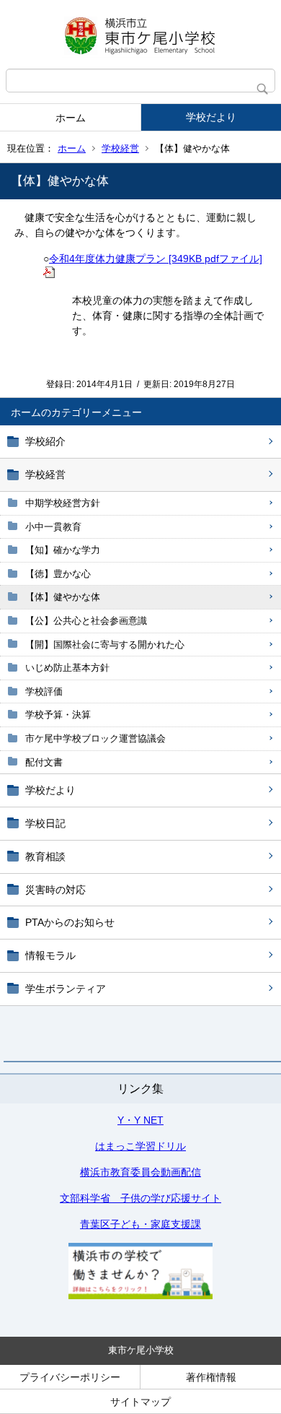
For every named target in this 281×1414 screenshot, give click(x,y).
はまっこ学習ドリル (140, 1146)
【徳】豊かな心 (58, 573)
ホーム (70, 117)
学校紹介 (45, 441)
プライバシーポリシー (69, 1377)
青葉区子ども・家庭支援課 (140, 1224)
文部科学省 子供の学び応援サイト (140, 1198)
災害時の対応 (55, 889)
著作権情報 (211, 1377)
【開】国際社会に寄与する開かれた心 (104, 644)
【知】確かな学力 (62, 550)
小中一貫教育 (53, 526)
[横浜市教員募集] (140, 1295)
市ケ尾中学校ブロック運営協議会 (95, 738)
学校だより (211, 117)
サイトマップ (140, 1402)
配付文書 (44, 762)
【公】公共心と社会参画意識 (86, 620)
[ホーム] (140, 34)
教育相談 (45, 856)
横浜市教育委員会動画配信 (140, 1172)
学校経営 (120, 148)
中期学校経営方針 (62, 503)
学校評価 (44, 691)
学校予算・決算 (58, 714)
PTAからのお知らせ (70, 922)
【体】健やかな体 (62, 596)
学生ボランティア (65, 988)
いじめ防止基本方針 (67, 667)
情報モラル (50, 955)
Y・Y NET (140, 1120)
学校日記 (45, 823)
